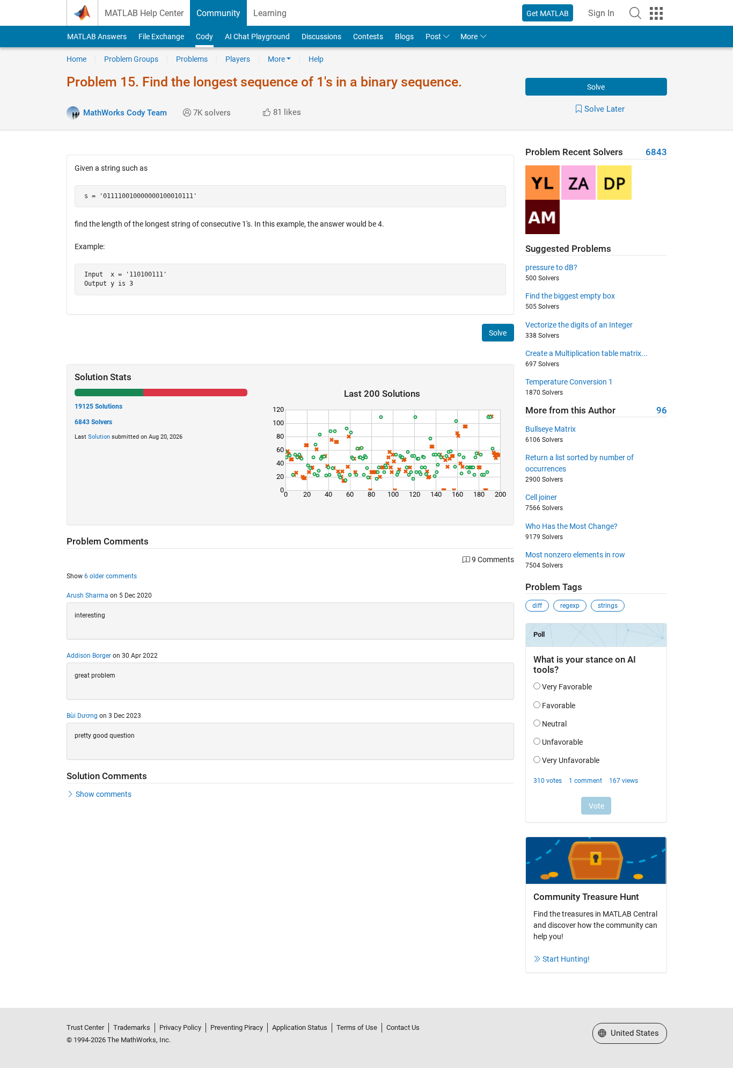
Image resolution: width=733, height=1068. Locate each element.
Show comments (103, 794)
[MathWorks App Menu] (656, 13)
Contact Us (403, 1027)
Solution (99, 436)
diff (537, 605)
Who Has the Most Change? (571, 526)
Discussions (321, 36)
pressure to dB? (551, 267)
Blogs (404, 36)
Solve (596, 87)
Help (316, 59)
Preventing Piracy (236, 1027)
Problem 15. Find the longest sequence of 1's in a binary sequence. (264, 82)
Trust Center (85, 1027)
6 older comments (110, 576)
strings (608, 605)
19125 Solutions (98, 406)
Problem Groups (131, 59)
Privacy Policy (180, 1027)
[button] (635, 13)
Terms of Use (356, 1027)
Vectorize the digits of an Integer (579, 325)
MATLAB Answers (97, 36)
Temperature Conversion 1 (569, 381)
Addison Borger (89, 655)
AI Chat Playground (257, 36)
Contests (368, 36)
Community (218, 13)
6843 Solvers (93, 422)
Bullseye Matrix (550, 429)
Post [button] (433, 36)
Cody (204, 36)
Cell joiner (541, 497)
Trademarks (131, 1027)
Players (237, 59)
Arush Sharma (87, 595)
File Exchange (161, 36)
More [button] (469, 36)
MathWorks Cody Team (125, 113)
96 (661, 410)
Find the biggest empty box (570, 296)
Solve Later (604, 109)
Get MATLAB (547, 13)
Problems (192, 59)
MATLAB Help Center (144, 13)
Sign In (601, 13)
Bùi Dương (82, 716)
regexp (570, 605)
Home (76, 59)
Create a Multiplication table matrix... (586, 353)
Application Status (299, 1027)
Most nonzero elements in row (575, 554)
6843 (656, 152)
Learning (270, 13)
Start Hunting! (566, 959)
